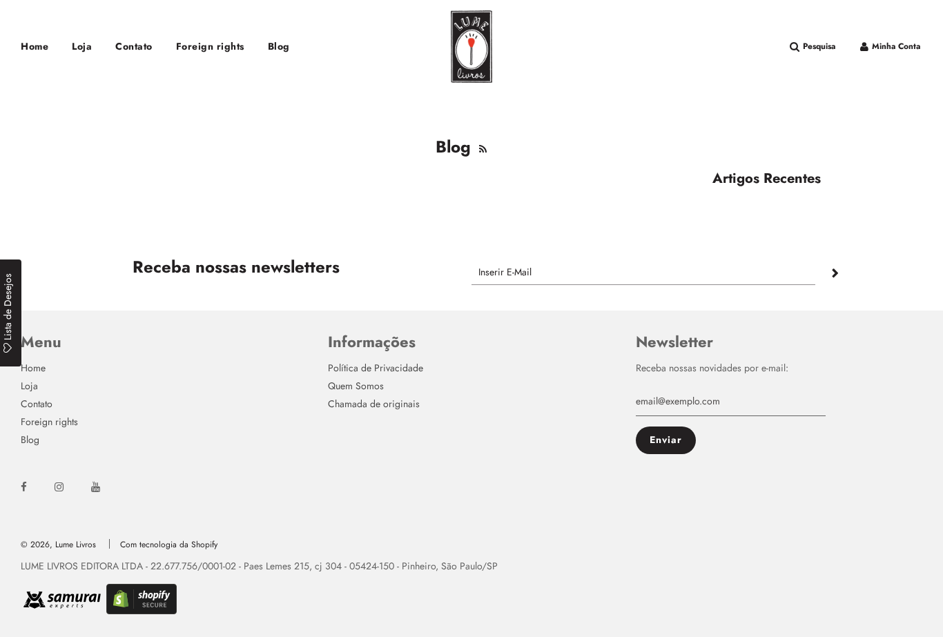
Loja (82, 46)
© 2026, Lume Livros (58, 544)
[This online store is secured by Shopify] (141, 608)
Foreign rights (210, 46)
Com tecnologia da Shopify (168, 544)
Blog (279, 46)
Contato (134, 46)
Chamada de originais (374, 404)
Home (34, 46)
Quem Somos (356, 386)
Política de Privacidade (375, 368)
